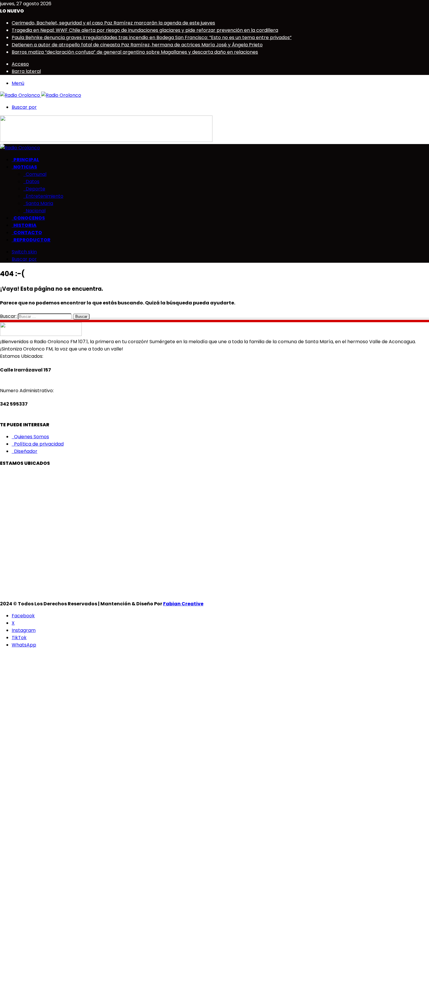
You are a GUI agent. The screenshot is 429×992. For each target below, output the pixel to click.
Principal (25, 159)
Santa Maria (38, 203)
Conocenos (28, 218)
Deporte (34, 188)
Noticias (24, 167)
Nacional (34, 210)
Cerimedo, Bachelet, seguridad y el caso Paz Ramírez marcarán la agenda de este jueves (113, 23)
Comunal (34, 174)
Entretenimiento (43, 196)
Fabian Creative (183, 603)
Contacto (27, 232)
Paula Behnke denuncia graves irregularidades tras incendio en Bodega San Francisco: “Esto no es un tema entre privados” (152, 37)
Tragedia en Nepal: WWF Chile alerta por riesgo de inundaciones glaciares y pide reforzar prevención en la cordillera (145, 30)
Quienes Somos (30, 436)
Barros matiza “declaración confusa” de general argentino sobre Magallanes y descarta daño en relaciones (135, 52)
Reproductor (31, 239)
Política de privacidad (38, 444)
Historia (24, 225)
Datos (31, 181)
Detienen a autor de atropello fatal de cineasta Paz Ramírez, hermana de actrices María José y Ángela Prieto (137, 44)
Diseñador (24, 451)
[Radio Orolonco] (40, 95)
